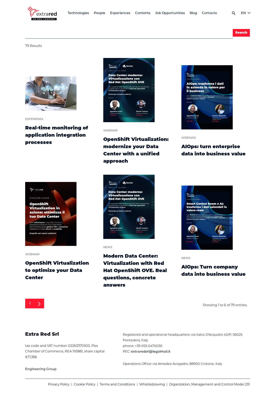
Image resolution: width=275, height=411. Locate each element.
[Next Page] (39, 303)
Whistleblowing (152, 384)
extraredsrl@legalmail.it (151, 351)
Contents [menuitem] (142, 13)
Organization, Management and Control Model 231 (209, 384)
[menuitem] (41, 369)
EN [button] (243, 13)
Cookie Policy (84, 384)
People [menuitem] (99, 13)
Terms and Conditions (117, 384)
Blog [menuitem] (193, 13)
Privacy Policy (59, 384)
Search (241, 32)
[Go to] (42, 13)
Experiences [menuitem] (120, 13)
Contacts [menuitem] (209, 13)
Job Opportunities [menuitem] (170, 13)
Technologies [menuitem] (78, 13)
